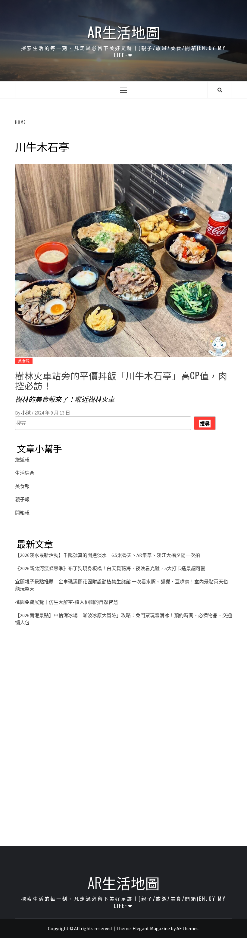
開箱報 (22, 513)
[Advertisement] (123, 693)
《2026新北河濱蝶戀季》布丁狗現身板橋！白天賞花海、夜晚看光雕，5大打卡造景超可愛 (110, 568)
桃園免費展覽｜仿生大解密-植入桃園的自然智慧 (66, 602)
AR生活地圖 (123, 32)
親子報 (22, 499)
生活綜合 (24, 473)
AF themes (188, 928)
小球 (26, 413)
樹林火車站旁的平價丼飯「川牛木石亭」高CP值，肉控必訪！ (121, 380)
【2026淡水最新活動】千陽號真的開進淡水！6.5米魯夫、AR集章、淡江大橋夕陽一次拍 (107, 555)
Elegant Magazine (151, 928)
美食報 (24, 360)
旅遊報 (22, 460)
